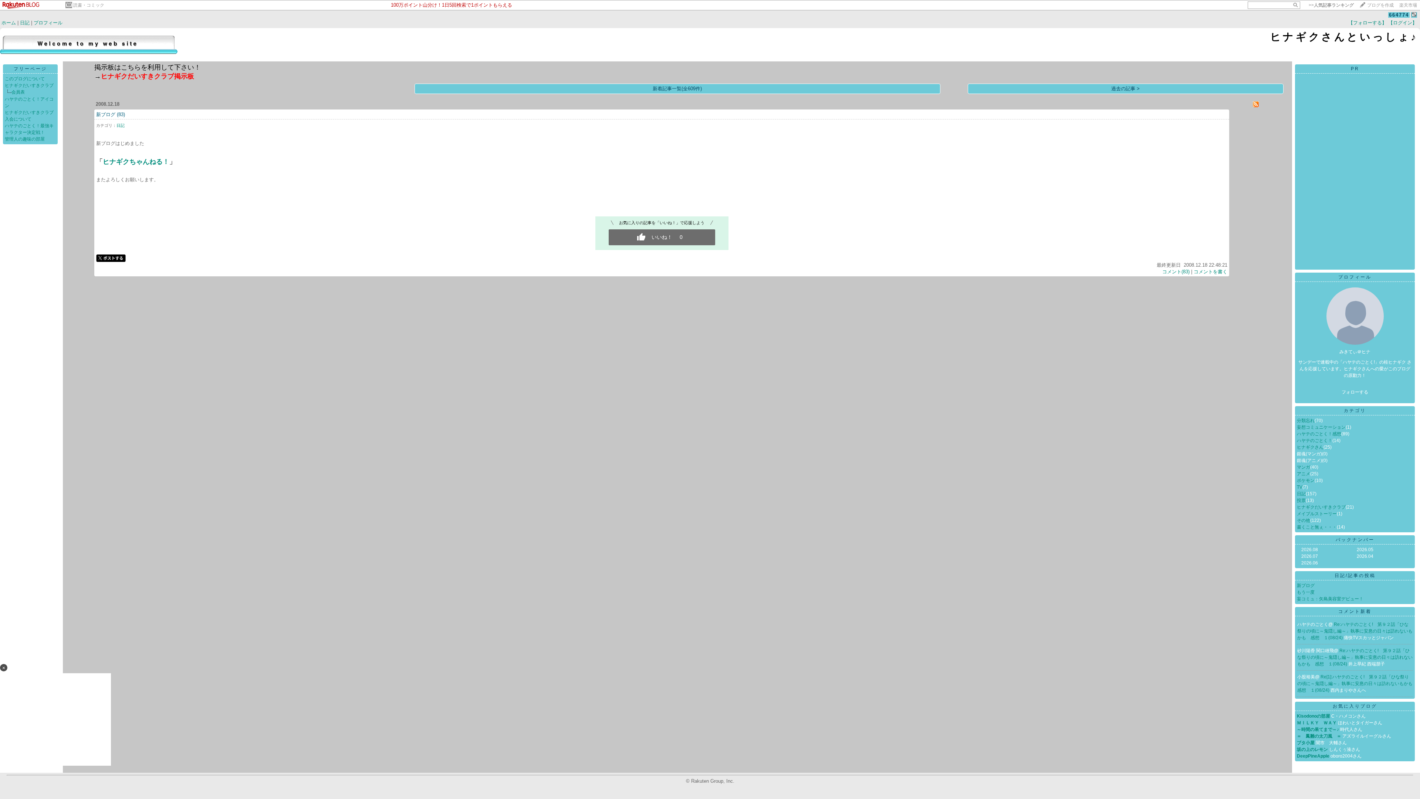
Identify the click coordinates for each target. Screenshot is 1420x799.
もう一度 (1306, 592)
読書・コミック (88, 5)
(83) (121, 114)
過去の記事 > (1125, 88)
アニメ (1303, 473)
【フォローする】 (1367, 23)
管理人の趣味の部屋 (25, 139)
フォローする (1355, 392)
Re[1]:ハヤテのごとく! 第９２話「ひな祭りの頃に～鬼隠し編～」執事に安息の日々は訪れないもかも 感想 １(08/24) (1357, 683)
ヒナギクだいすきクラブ (29, 85)
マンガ (1303, 467)
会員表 (18, 92)
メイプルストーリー (1317, 513)
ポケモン (1306, 480)
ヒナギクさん (1310, 447)
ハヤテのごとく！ (1314, 440)
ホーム (8, 23)
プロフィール (48, 23)
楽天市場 (1408, 5)
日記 (25, 23)
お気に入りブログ (1355, 706)
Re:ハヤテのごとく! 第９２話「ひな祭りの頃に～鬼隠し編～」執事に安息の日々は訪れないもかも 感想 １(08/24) (1355, 631)
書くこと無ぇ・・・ (1317, 527)
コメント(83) (1176, 271)
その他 (1303, 520)
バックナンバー (1355, 539)
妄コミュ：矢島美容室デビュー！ (1330, 598)
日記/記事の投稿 (1355, 575)
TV (1299, 487)
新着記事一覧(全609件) (677, 88)
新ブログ (105, 114)
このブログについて (25, 78)
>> (1331, 5)
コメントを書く (1210, 271)
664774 (1399, 15)
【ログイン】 (1402, 23)
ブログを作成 (1380, 5)
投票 (1301, 500)
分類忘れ (1306, 420)
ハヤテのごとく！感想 (1319, 433)
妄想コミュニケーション (1321, 427)
